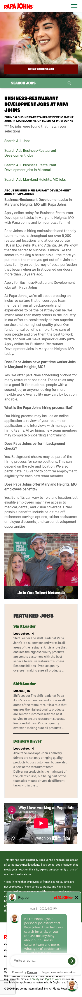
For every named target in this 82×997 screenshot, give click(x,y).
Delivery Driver (27, 741)
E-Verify (34, 979)
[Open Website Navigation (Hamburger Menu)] (73, 11)
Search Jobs (23, 83)
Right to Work (53, 979)
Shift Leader (24, 626)
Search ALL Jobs (17, 141)
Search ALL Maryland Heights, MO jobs (35, 179)
